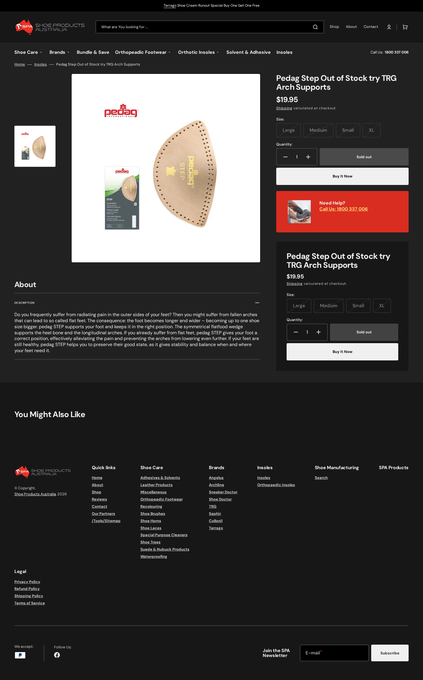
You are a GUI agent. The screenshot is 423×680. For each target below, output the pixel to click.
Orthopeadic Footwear (161, 499)
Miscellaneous (153, 492)
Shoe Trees (150, 542)
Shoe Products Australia (35, 494)
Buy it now (342, 176)
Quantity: (284, 144)
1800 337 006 (397, 52)
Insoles (40, 64)
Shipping (284, 108)
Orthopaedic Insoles (276, 484)
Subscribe (389, 653)
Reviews (99, 499)
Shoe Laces (150, 528)
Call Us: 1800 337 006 (343, 209)
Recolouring (151, 506)
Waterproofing (153, 556)
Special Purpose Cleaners (164, 534)
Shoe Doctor (220, 499)
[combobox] (210, 26)
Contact (99, 506)
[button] (389, 27)
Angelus (216, 477)
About (97, 484)
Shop (96, 492)
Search (321, 477)
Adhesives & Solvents (160, 477)
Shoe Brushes (152, 513)
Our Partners (103, 513)
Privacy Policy (27, 582)
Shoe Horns (150, 520)
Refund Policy (27, 588)
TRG (212, 506)
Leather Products (156, 484)
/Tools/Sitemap (106, 520)
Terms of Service (29, 603)
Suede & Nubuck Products (164, 549)
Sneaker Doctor (223, 492)
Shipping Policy (28, 595)
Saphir (215, 513)
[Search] (316, 27)
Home (19, 64)
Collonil (215, 520)
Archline (216, 484)
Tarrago (170, 5)
